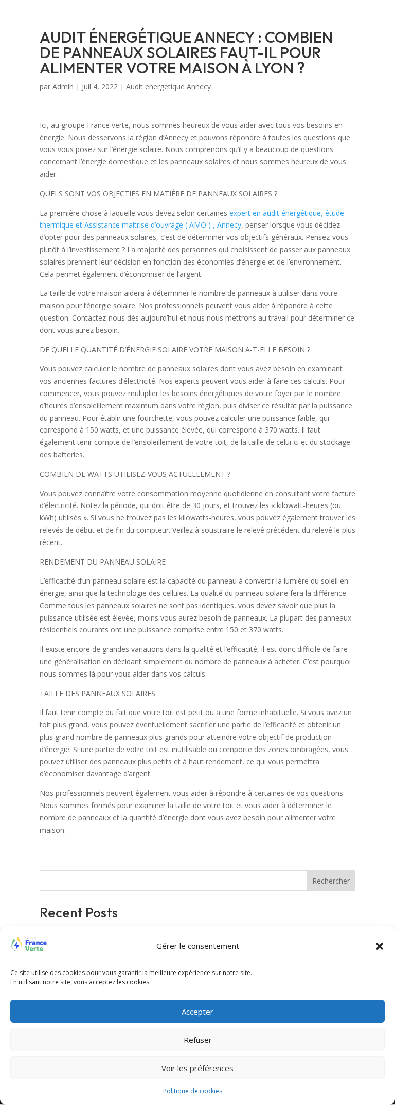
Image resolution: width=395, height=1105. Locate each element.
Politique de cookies (192, 1091)
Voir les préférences (197, 1068)
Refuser (198, 1040)
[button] (379, 946)
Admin (63, 86)
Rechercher (331, 881)
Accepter (197, 1011)
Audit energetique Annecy (168, 86)
